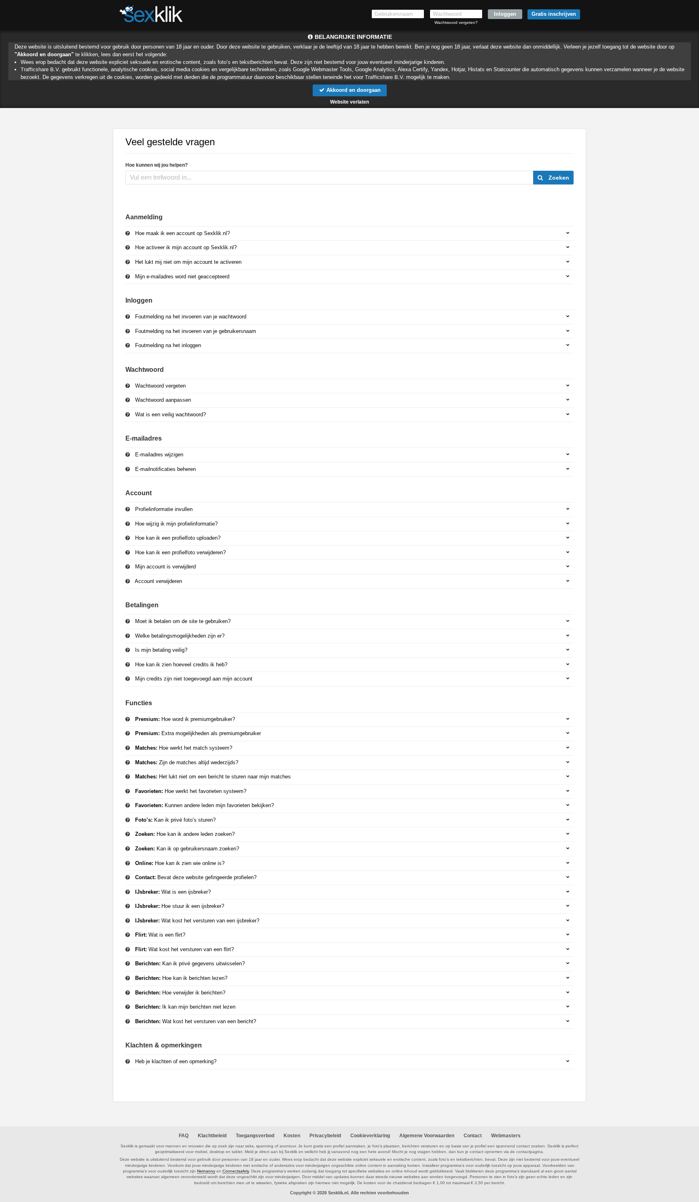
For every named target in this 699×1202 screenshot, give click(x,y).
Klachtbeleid (212, 1135)
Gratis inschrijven (554, 14)
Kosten (292, 1135)
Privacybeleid (325, 1135)
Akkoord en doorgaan (353, 90)
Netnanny (206, 1171)
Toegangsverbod (255, 1135)
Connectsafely (235, 1171)
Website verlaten (349, 102)
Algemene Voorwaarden (426, 1135)
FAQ (184, 1135)
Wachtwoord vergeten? (456, 22)
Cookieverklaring (370, 1135)
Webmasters (506, 1135)
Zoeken (558, 177)
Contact (473, 1135)
